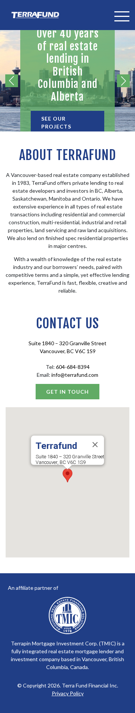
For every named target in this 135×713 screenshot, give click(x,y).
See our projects (56, 122)
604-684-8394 (73, 367)
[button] (67, 475)
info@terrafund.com (74, 375)
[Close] (95, 444)
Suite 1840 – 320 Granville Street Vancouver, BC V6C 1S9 (70, 459)
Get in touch (67, 391)
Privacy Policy (68, 693)
